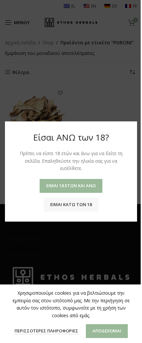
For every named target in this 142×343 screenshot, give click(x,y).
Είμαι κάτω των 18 (71, 204)
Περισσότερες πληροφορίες (47, 331)
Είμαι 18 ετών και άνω (71, 186)
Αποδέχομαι (106, 331)
